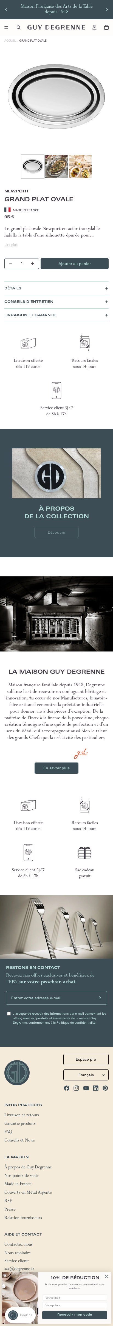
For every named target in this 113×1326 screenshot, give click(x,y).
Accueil (10, 41)
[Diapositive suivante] (107, 10)
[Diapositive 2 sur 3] (56, 166)
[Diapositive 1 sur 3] (32, 166)
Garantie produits (20, 1124)
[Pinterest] (105, 1088)
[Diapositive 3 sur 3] (80, 166)
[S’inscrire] (98, 998)
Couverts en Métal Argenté (28, 1193)
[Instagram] (76, 1088)
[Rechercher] (19, 27)
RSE (8, 1201)
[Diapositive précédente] (6, 10)
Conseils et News (19, 1141)
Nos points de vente (21, 1176)
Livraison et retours (21, 1115)
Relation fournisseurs (23, 1218)
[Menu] (6, 27)
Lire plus (11, 244)
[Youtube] (86, 1088)
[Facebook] (66, 1088)
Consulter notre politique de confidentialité (39, 1302)
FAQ (8, 1132)
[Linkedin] (95, 1088)
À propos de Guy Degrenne (28, 1167)
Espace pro (86, 1059)
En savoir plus (56, 768)
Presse (10, 1209)
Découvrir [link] (57, 532)
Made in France (18, 1184)
